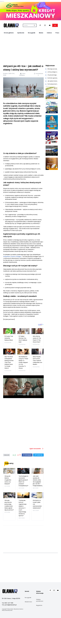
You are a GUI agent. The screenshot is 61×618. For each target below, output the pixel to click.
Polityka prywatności (39, 600)
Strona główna (9, 33)
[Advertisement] (30, 49)
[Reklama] (30, 11)
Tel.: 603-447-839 (7, 603)
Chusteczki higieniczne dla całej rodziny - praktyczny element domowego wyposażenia (52, 75)
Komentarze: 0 (39, 74)
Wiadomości (28, 602)
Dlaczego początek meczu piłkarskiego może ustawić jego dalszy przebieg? (52, 69)
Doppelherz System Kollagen (12, 256)
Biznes (41, 33)
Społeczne (20, 33)
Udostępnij (28, 455)
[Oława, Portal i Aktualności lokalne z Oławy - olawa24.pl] (11, 25)
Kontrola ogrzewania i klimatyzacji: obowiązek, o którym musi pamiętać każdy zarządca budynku (52, 78)
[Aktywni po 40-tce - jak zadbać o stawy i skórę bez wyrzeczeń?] (23, 87)
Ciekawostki (6, 455)
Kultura (49, 33)
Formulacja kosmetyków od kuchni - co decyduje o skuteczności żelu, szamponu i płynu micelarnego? (52, 84)
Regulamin (39, 605)
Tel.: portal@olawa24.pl (9, 605)
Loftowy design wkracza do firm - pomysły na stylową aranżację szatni (52, 72)
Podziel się (39, 455)
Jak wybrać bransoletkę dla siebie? (52, 81)
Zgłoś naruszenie (35, 449)
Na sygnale (31, 33)
